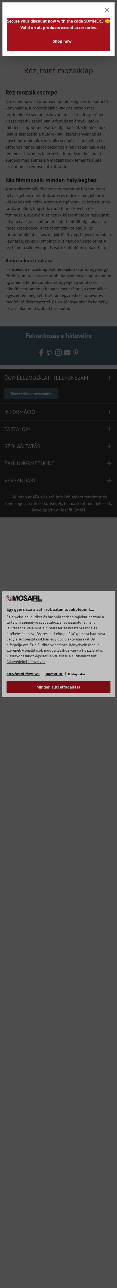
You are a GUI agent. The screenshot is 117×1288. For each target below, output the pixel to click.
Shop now (62, 41)
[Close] (107, 10)
